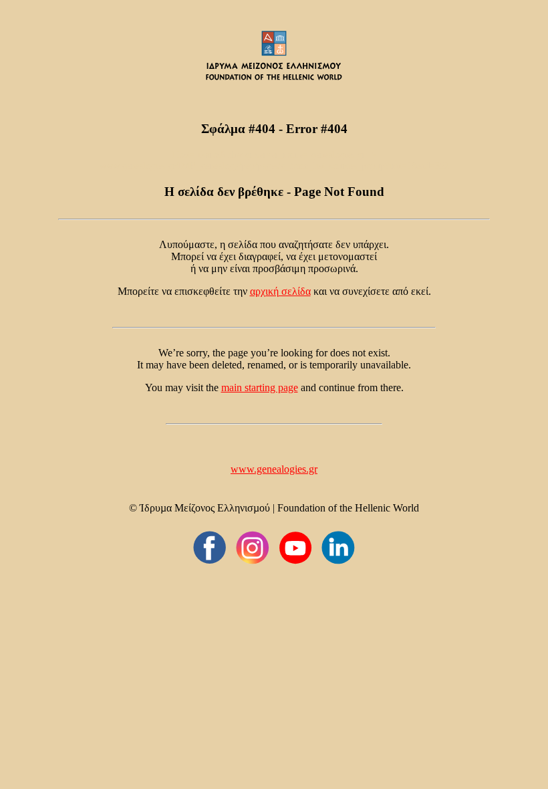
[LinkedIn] (338, 547)
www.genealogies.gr (274, 469)
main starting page (259, 387)
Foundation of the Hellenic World (348, 508)
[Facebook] (210, 547)
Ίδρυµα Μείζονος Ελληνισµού (205, 508)
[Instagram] (252, 547)
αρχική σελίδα (280, 291)
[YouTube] (295, 547)
